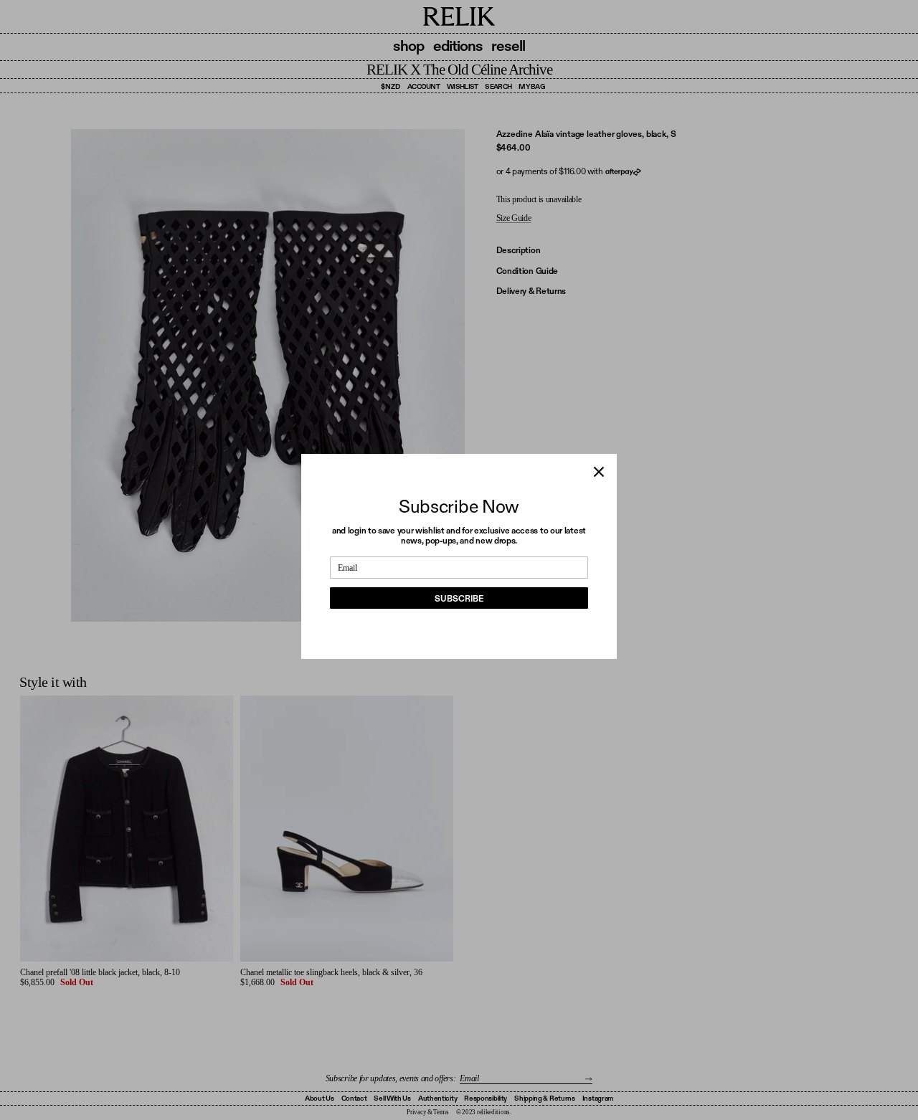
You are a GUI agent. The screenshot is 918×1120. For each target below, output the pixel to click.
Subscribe (459, 598)
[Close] (599, 472)
